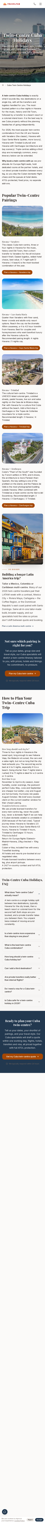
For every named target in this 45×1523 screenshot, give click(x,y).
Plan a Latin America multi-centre (18, 626)
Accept (39, 1520)
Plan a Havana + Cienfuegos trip (18, 505)
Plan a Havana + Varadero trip (17, 272)
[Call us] (34, 4)
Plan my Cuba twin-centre (21, 673)
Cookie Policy (19, 1521)
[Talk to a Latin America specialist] (5, 1512)
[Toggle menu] (40, 3)
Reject (30, 1520)
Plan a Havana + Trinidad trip (17, 427)
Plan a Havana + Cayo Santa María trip (21, 348)
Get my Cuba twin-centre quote (21, 1056)
